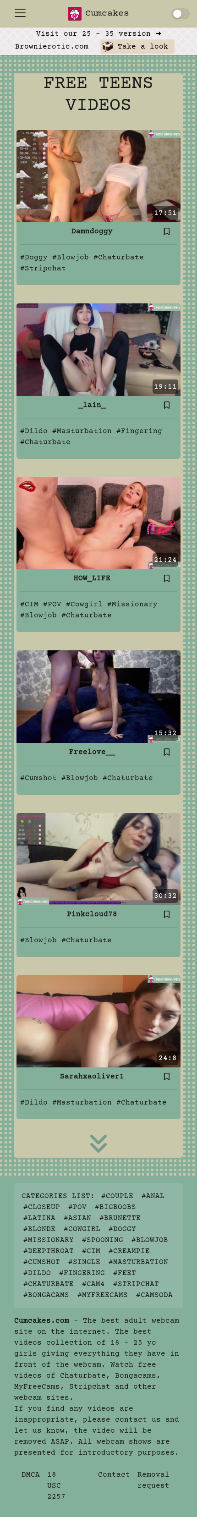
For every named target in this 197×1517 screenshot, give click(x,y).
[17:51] (98, 176)
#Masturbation (82, 431)
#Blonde (39, 1229)
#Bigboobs (115, 1207)
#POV (52, 604)
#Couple (117, 1196)
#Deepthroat (48, 1251)
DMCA (31, 1475)
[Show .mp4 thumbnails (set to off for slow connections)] (180, 13)
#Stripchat (43, 268)
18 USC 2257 (56, 1486)
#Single (84, 1262)
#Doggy (34, 257)
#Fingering (139, 431)
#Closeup (41, 1207)
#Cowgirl (84, 604)
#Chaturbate (118, 257)
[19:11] (98, 350)
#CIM (29, 604)
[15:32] (98, 696)
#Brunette (120, 1218)
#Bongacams (46, 1295)
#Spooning (102, 1240)
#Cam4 (93, 1284)
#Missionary (132, 604)
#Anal (153, 1196)
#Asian (77, 1218)
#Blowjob (70, 257)
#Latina (39, 1218)
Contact (114, 1475)
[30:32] (98, 859)
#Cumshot (38, 778)
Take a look (140, 47)
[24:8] (98, 1021)
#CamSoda (154, 1295)
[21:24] (98, 523)
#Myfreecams (102, 1295)
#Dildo (34, 431)
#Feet (124, 1273)
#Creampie (129, 1251)
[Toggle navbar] (20, 13)
